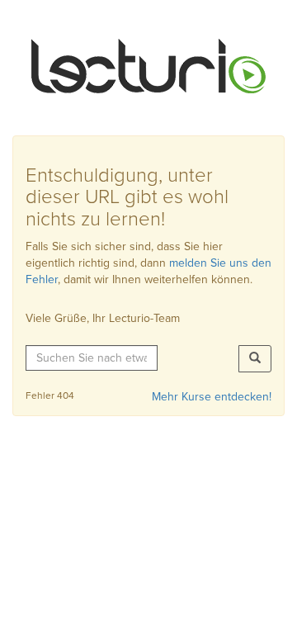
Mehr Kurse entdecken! (211, 397)
